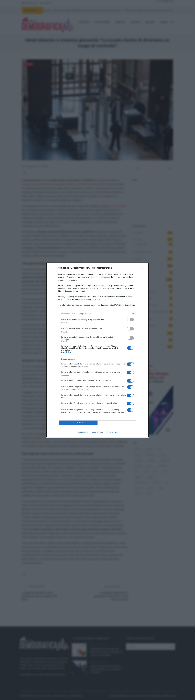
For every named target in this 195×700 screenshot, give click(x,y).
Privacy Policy (112, 432)
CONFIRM (78, 423)
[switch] (130, 319)
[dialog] (97, 350)
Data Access (97, 432)
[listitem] (97, 313)
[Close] (143, 268)
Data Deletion (82, 432)
